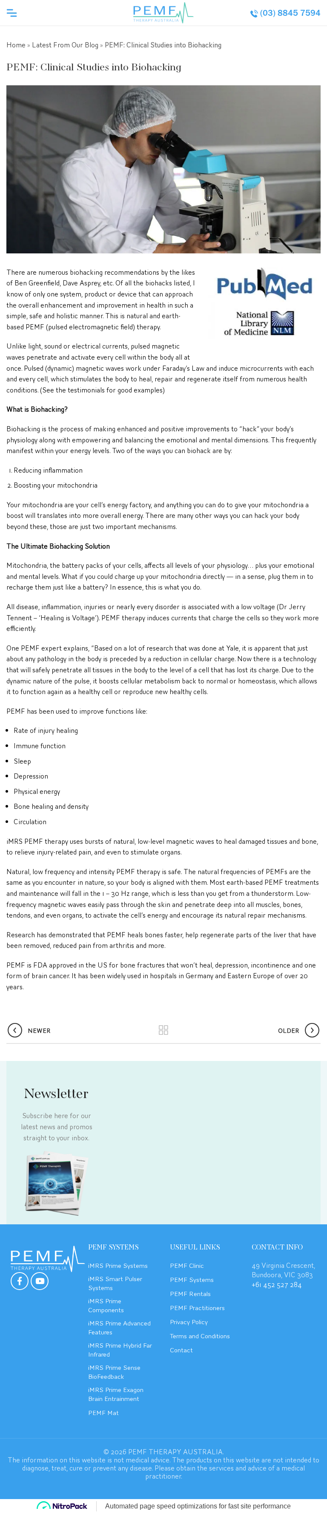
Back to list (164, 1030)
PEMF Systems (192, 1279)
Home (16, 44)
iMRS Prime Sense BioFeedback (114, 1371)
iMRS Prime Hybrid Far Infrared (120, 1349)
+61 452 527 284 (277, 1283)
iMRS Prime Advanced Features (119, 1327)
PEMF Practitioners (197, 1307)
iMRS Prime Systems (118, 1265)
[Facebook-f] (20, 1281)
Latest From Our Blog (65, 44)
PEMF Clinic (187, 1265)
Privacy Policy (189, 1321)
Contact (181, 1349)
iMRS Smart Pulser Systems (115, 1282)
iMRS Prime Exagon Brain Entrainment (115, 1393)
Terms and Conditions (200, 1335)
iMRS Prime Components (106, 1304)
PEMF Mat (103, 1412)
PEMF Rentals (190, 1293)
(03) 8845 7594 (290, 12)
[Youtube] (40, 1281)
